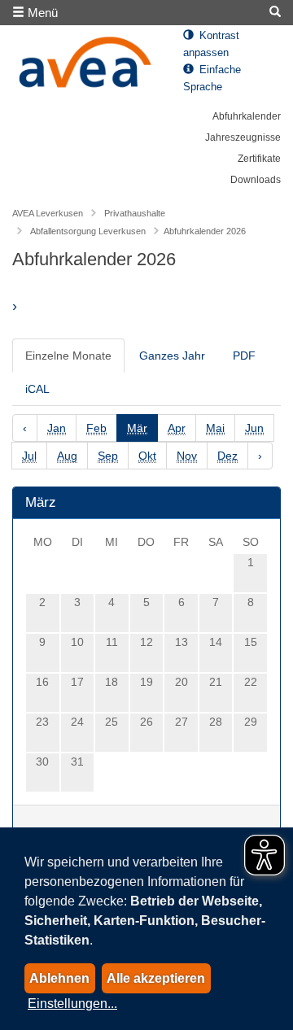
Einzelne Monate (68, 355)
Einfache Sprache (212, 78)
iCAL (37, 388)
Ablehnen (59, 978)
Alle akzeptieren (156, 978)
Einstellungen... (72, 1003)
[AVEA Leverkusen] (85, 66)
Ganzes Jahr (172, 355)
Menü (41, 13)
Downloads (255, 179)
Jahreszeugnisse (243, 137)
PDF (244, 355)
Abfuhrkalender (246, 116)
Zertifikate (259, 158)
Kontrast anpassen (211, 44)
